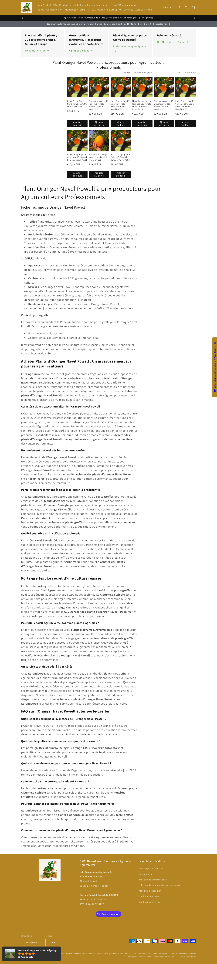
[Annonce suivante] (194, 18)
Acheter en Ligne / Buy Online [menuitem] (91, 5)
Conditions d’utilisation (164, 957)
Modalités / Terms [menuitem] (75, 9)
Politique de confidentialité (153, 879)
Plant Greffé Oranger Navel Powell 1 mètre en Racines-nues (77, 104)
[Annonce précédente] (22, 18)
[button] (179, 7)
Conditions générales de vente (183, 953)
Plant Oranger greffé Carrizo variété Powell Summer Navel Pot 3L (77, 157)
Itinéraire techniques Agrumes (130, 46)
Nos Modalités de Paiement (172, 42)
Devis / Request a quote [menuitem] (124, 5)
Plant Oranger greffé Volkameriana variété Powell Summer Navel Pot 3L (185, 105)
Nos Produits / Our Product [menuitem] (52, 5)
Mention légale (146, 873)
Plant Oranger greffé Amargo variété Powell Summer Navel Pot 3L (120, 105)
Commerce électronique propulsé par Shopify (91, 953)
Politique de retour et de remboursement (160, 885)
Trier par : (126, 72)
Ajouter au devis (77, 123)
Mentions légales (160, 953)
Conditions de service (150, 901)
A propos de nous (79, 50)
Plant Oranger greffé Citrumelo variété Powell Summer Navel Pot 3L (163, 105)
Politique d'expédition (150, 890)
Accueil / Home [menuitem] (144, 9)
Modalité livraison (35, 50)
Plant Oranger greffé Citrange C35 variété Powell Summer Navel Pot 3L (141, 105)
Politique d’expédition (186, 957)
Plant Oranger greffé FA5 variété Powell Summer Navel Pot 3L (121, 157)
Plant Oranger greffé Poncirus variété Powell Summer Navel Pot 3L (98, 105)
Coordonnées (144, 953)
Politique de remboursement (139, 957)
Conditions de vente (149, 896)
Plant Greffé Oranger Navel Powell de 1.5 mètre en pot (98, 157)
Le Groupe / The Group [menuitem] (105, 9)
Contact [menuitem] (128, 9)
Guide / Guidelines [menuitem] (48, 9)
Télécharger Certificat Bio (151, 868)
